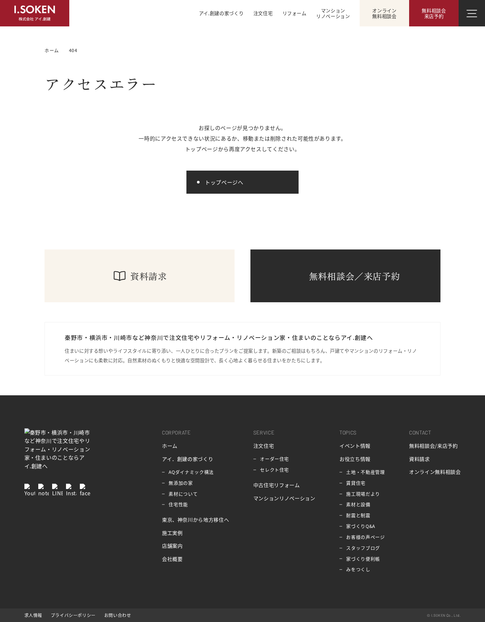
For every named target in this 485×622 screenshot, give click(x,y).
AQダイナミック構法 (191, 472)
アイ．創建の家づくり (187, 458)
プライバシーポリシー (73, 615)
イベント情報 (355, 445)
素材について (183, 493)
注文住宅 (263, 445)
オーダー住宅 (274, 458)
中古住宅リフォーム (276, 484)
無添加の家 (181, 482)
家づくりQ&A (360, 526)
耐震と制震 (358, 515)
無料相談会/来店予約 (433, 445)
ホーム (170, 445)
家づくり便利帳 (363, 558)
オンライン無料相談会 (435, 471)
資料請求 (419, 458)
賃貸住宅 (356, 482)
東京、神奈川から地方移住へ (195, 519)
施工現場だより (363, 493)
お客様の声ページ (365, 537)
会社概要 (172, 558)
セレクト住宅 (274, 469)
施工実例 (172, 532)
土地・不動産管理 (365, 472)
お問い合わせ (117, 615)
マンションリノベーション (284, 498)
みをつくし (358, 569)
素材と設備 (358, 504)
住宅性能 (178, 504)
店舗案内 (172, 545)
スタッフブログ (363, 547)
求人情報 (33, 615)
